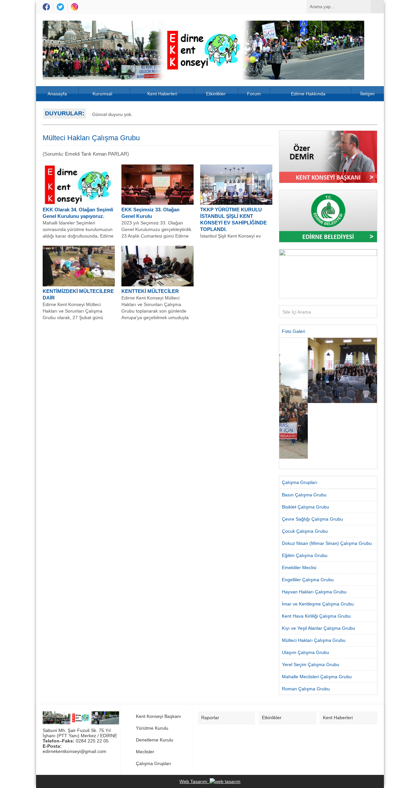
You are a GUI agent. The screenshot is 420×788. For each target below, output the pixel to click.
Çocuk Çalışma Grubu (305, 531)
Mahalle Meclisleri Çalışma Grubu (317, 676)
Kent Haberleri (162, 93)
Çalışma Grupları (153, 763)
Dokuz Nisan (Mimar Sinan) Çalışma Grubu (327, 543)
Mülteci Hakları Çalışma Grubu (314, 640)
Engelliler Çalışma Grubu (308, 579)
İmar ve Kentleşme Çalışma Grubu (318, 603)
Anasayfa (57, 93)
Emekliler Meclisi (299, 567)
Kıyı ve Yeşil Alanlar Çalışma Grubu (318, 628)
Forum (254, 93)
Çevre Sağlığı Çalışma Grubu (312, 519)
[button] (284, 403)
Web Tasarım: (194, 781)
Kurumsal (102, 93)
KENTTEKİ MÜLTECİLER (150, 291)
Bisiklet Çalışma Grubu (305, 506)
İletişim (367, 93)
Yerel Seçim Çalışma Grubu (310, 664)
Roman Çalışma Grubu (306, 688)
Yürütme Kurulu (152, 728)
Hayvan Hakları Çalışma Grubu (314, 591)
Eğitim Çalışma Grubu (304, 555)
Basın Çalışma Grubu (304, 494)
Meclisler (145, 751)
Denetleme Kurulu (154, 739)
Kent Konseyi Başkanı (158, 716)
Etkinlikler (216, 93)
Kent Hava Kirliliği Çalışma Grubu (316, 616)
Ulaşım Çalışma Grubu (305, 652)
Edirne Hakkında (308, 93)
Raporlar (210, 717)
